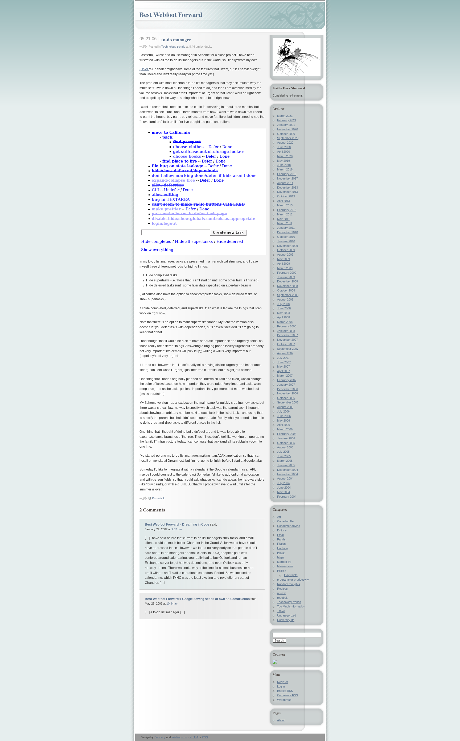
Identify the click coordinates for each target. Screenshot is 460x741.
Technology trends (173, 46)
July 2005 (283, 451)
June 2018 (284, 164)
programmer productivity (293, 579)
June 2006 (284, 416)
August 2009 (285, 254)
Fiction (281, 543)
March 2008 (285, 321)
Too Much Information (291, 606)
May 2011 (283, 218)
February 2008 (286, 326)
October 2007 (286, 344)
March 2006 (285, 429)
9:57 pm (176, 529)
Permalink (158, 498)
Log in (281, 686)
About (281, 720)
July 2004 (283, 483)
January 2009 (286, 277)
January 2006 (286, 438)
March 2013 (285, 205)
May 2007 (283, 366)
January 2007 (286, 384)
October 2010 (286, 236)
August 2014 (285, 183)
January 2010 (286, 241)
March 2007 (285, 375)
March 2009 (285, 268)
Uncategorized (286, 615)
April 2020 (283, 151)
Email (280, 534)
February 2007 (286, 380)
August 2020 (285, 142)
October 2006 (286, 397)
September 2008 (287, 295)
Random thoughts (288, 584)
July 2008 (283, 304)
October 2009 (286, 250)
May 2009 (283, 259)
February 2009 (286, 272)
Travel (281, 611)
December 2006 (287, 389)
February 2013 (286, 209)
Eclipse (281, 530)
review (281, 593)
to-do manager (176, 39)
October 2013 (286, 196)
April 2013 (283, 200)
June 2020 (284, 147)
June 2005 (284, 456)
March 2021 (285, 115)
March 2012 (285, 214)
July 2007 (283, 357)
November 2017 (287, 178)
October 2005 (286, 442)
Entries (285, 690)
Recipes (282, 588)
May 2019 (283, 160)
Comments (287, 695)
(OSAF (144, 69)
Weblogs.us (179, 737)
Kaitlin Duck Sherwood (289, 88)
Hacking (282, 548)
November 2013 (287, 191)
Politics (281, 570)
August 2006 (285, 407)
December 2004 (287, 469)
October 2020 (286, 133)
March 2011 (284, 223)
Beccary (159, 737)
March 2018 (285, 169)
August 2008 (285, 299)
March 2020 (285, 156)
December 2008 (287, 281)
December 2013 (287, 187)
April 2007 (283, 371)
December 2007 (287, 335)
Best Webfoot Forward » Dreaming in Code (177, 524)
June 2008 (284, 308)
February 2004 (286, 496)
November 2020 (287, 129)
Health (281, 552)
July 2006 (283, 411)
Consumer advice (288, 525)
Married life (284, 561)
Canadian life (285, 521)
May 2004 (283, 492)
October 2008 (286, 290)
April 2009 (283, 263)
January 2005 (286, 465)
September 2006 (287, 402)
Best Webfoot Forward (170, 14)
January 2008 (286, 330)
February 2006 (286, 433)
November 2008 (287, 286)
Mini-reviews (285, 566)
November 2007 (287, 339)
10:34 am (172, 603)
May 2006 (283, 420)
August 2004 (285, 478)
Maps (280, 557)
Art (279, 516)
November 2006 (287, 393)
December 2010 (287, 232)
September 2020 (287, 138)
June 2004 (284, 487)
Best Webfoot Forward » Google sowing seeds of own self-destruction (197, 599)
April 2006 (283, 424)
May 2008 (283, 312)
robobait (282, 597)
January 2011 (286, 227)
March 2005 (285, 460)
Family (281, 539)
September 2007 (287, 348)
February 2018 (286, 174)
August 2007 (285, 353)
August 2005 (285, 447)
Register (282, 682)
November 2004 (287, 474)
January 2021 (286, 124)
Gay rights (291, 575)
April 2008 (283, 317)
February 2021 (286, 120)
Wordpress (284, 699)
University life (285, 620)
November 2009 (287, 245)
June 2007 (284, 362)
